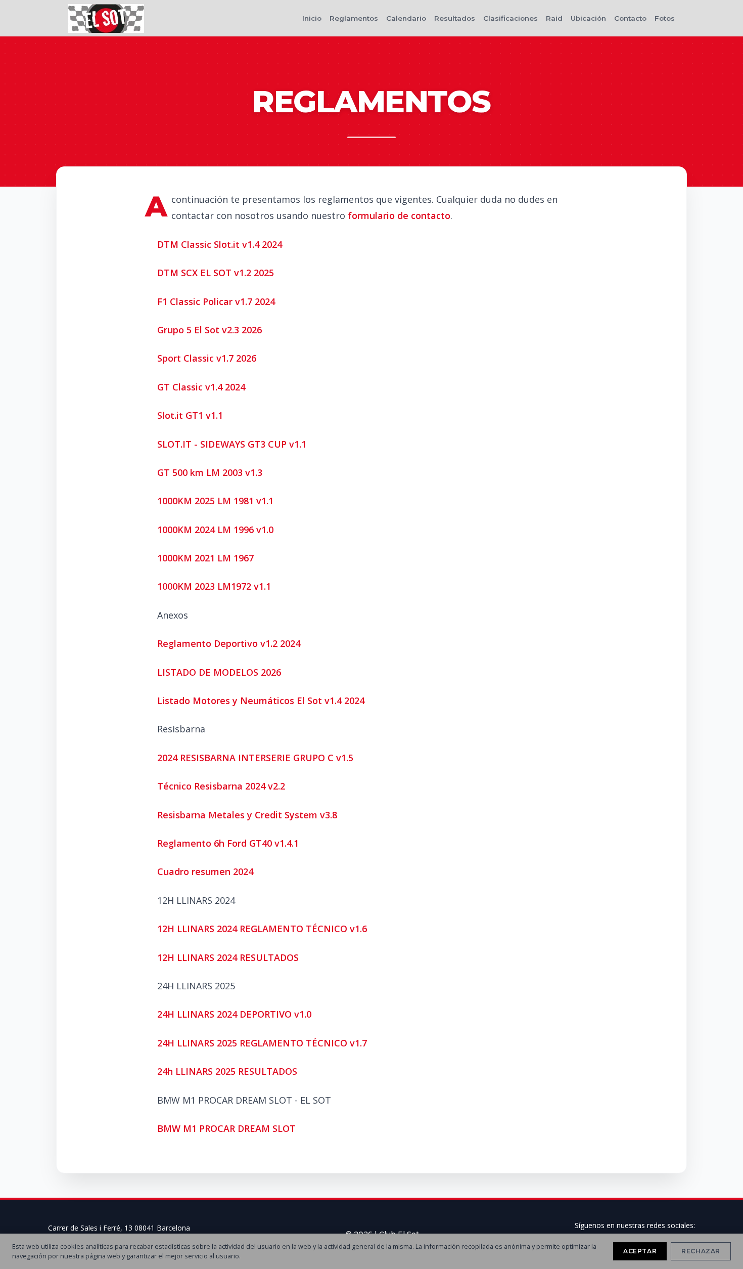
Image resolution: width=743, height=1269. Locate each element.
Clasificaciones (510, 18)
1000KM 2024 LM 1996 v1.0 (215, 529)
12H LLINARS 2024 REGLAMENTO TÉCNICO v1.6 (262, 929)
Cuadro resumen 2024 (205, 871)
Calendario (406, 18)
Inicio (311, 18)
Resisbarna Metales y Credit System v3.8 (247, 815)
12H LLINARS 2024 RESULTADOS (228, 957)
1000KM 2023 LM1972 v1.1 (214, 586)
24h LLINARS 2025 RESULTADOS (227, 1071)
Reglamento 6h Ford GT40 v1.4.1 (228, 843)
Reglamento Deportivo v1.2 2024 (228, 643)
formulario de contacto (399, 215)
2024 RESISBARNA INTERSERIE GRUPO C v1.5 (255, 758)
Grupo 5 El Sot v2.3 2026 (209, 330)
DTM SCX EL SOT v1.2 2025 (215, 273)
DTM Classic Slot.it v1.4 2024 (219, 244)
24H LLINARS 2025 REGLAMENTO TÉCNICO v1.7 (262, 1043)
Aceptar (640, 1251)
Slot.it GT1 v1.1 (190, 415)
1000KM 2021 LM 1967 (205, 558)
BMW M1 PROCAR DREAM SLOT (226, 1128)
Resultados (454, 18)
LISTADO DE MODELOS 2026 (219, 672)
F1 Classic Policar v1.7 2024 (216, 301)
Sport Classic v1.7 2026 (206, 358)
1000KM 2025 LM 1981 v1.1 (215, 501)
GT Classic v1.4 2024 (201, 387)
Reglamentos (354, 18)
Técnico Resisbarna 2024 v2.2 (221, 786)
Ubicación (588, 18)
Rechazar (700, 1251)
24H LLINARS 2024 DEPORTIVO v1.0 (234, 1014)
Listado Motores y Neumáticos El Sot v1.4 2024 (260, 700)
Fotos (665, 18)
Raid (554, 18)
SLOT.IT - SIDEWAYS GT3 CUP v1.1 (231, 444)
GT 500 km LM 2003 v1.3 (209, 472)
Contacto (630, 18)
